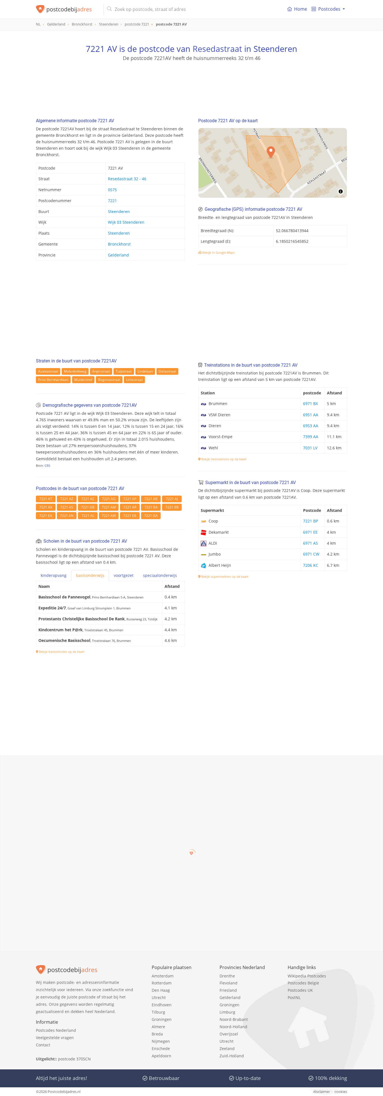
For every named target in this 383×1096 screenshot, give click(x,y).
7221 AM (109, 507)
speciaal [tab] (160, 575)
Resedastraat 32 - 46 (127, 178)
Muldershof (83, 379)
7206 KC (310, 565)
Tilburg (158, 1012)
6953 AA (310, 425)
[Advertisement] (191, 87)
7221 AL (88, 515)
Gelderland (118, 255)
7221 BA (151, 507)
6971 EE (310, 532)
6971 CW (311, 554)
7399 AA (310, 436)
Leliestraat (134, 379)
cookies (340, 1091)
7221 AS (66, 507)
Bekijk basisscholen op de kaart (61, 651)
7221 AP (129, 498)
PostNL (294, 997)
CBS (47, 465)
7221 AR (129, 507)
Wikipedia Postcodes (307, 976)
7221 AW (109, 515)
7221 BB (172, 507)
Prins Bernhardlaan (53, 379)
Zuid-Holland (232, 1055)
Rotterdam (162, 983)
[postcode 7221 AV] (67, 9)
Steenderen (119, 211)
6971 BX (310, 403)
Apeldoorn (161, 1055)
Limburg (227, 1012)
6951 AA (310, 414)
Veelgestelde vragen (55, 1037)
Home (300, 9)
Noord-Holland (233, 1026)
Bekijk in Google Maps (218, 252)
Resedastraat (217, 48)
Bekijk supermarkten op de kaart (224, 576)
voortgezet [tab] (123, 575)
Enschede (161, 1048)
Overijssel (229, 1034)
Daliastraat (167, 371)
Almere (158, 1026)
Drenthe (227, 976)
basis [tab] (90, 575)
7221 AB (151, 498)
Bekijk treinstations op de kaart (223, 459)
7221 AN (66, 515)
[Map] (273, 163)
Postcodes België (303, 983)
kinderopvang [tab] (53, 575)
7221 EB (129, 515)
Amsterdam (163, 976)
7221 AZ (66, 498)
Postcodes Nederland (56, 1030)
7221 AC (87, 498)
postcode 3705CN (74, 1059)
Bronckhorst (119, 244)
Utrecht (159, 997)
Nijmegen (161, 1041)
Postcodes (329, 9)
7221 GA (151, 515)
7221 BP (310, 521)
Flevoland (228, 983)
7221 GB (87, 507)
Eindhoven (162, 1004)
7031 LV (310, 447)
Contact (43, 1045)
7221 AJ (172, 498)
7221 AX (45, 507)
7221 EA (45, 515)
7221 (112, 200)
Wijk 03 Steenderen (126, 222)
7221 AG (109, 498)
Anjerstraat (101, 371)
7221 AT (45, 498)
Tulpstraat (124, 371)
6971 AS (310, 543)
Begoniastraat (109, 379)
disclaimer (321, 1091)
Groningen (162, 1019)
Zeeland (227, 1048)
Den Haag (161, 990)
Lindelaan (145, 371)
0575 (112, 189)
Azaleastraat (48, 371)
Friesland (228, 990)
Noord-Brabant (234, 1019)
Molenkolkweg (75, 371)
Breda (157, 1034)
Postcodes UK (300, 990)
